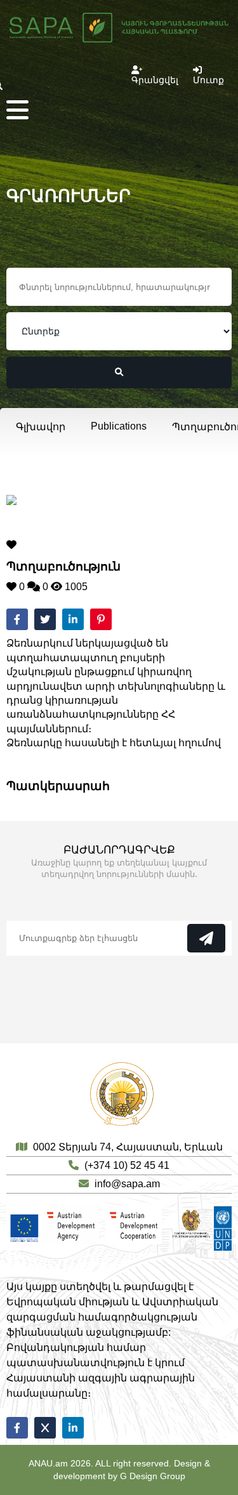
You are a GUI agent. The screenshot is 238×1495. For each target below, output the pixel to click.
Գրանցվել (154, 80)
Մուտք (208, 80)
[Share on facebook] (17, 619)
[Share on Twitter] (45, 619)
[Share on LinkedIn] (73, 619)
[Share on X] (45, 1428)
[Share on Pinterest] (101, 619)
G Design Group (152, 1476)
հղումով (199, 742)
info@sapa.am (127, 1183)
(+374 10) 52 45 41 (126, 1165)
